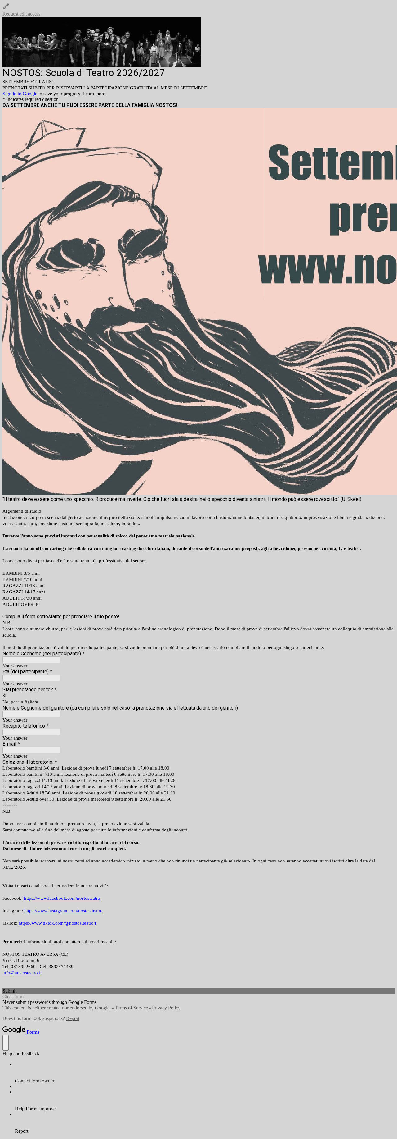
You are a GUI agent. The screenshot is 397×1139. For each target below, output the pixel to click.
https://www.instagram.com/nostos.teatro (63, 910)
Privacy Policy (166, 1007)
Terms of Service (131, 1007)
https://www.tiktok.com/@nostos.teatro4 (57, 923)
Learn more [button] (94, 93)
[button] (198, 9)
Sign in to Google (19, 93)
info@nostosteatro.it (22, 972)
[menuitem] (205, 1072)
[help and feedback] (5, 1043)
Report (72, 1018)
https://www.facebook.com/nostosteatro (62, 898)
